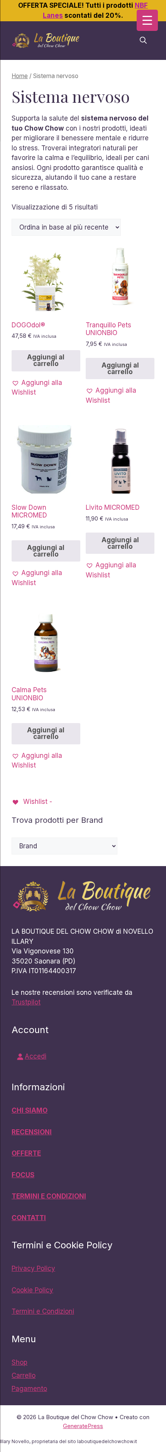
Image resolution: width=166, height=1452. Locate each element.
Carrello (24, 1375)
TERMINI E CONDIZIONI (49, 1196)
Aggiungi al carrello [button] (45, 360)
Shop (19, 1362)
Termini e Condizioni (43, 1311)
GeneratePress (83, 1426)
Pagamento (29, 1388)
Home (20, 76)
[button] (143, 40)
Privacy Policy (33, 1268)
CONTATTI (29, 1218)
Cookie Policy (32, 1290)
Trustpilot (26, 1002)
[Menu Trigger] (147, 20)
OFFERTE (26, 1153)
